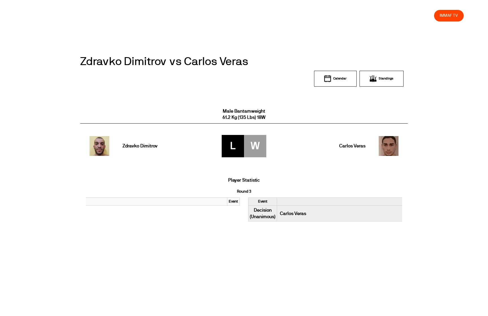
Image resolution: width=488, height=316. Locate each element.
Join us (356, 15)
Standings (386, 78)
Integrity (403, 15)
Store (424, 15)
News (264, 15)
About (304, 15)
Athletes (379, 15)
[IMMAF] (37, 16)
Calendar (340, 78)
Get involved (330, 15)
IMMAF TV (449, 15)
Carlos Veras (352, 146)
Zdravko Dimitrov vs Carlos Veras (164, 61)
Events (284, 15)
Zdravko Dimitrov (140, 146)
